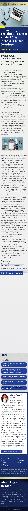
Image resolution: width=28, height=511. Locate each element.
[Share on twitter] (5, 355)
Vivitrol (5, 475)
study (3, 473)
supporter (18, 473)
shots (6, 155)
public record (23, 471)
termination (23, 473)
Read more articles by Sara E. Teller (12, 451)
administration (6, 469)
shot (25, 471)
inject (9, 471)
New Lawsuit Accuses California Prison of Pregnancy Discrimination (6, 462)
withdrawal (12, 475)
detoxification (2, 471)
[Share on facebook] (2, 355)
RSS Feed (12, 1)
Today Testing (10, 150)
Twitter (16, 1)
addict (1, 469)
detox (26, 469)
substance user (12, 473)
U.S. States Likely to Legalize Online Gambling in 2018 (19, 460)
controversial (16, 469)
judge (14, 471)
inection (7, 471)
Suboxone (5, 473)
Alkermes (10, 469)
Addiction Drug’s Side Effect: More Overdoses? (14, 268)
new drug (21, 471)
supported (19, 76)
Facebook (14, 1)
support (15, 473)
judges (16, 471)
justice (18, 471)
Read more (4, 506)
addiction (4, 469)
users (3, 475)
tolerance (25, 473)
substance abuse (8, 473)
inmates (11, 471)
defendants (24, 469)
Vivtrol (7, 475)
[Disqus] (14, 295)
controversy (19, 469)
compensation (12, 469)
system (20, 473)
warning (9, 475)
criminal (21, 469)
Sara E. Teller (5, 49)
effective (5, 471)
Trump (1, 475)
